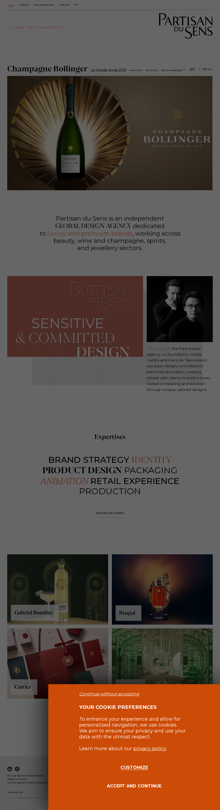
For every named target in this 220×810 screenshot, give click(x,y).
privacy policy (149, 749)
